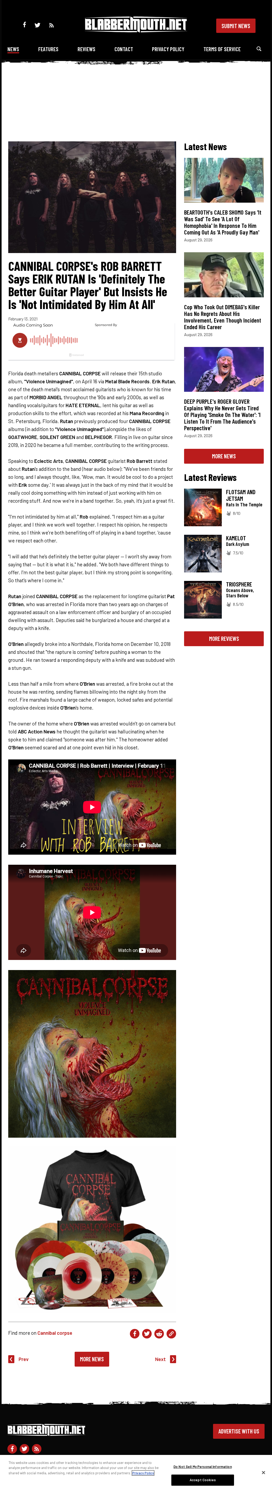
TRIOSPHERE (239, 584)
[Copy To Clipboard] (171, 1333)
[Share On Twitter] (147, 1333)
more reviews (224, 638)
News (13, 49)
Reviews (86, 49)
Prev (24, 1359)
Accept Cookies (203, 1480)
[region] (136, 1473)
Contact (123, 49)
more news (224, 456)
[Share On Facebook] (134, 1333)
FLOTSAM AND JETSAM (241, 495)
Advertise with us (238, 1431)
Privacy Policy (168, 49)
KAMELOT (236, 538)
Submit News (236, 25)
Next (160, 1359)
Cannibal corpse (54, 1333)
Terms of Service (222, 49)
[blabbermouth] (136, 31)
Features (48, 49)
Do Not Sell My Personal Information (202, 1466)
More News (92, 1358)
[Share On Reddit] (159, 1333)
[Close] (263, 1472)
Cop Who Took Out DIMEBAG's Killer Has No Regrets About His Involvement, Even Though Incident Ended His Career (222, 317)
